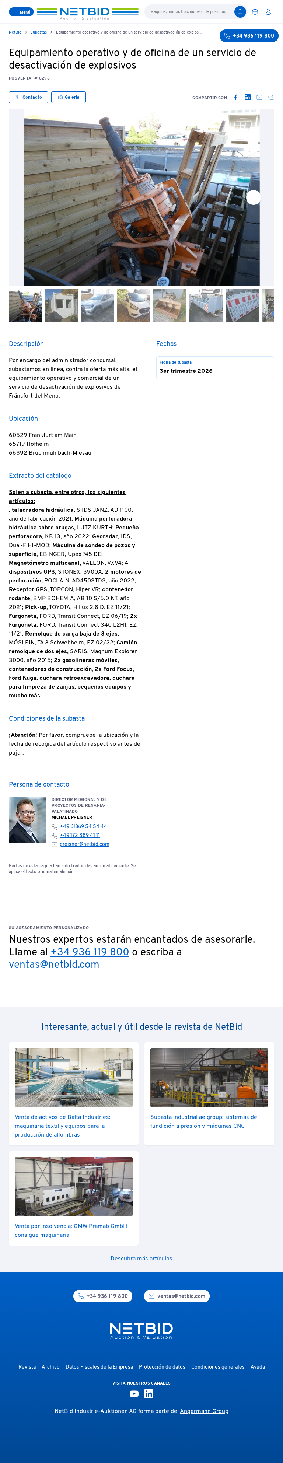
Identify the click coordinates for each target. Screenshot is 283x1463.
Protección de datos (162, 1367)
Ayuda (258, 1367)
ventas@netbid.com (54, 965)
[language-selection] (255, 11)
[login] (268, 11)
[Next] (253, 197)
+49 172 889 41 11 (80, 836)
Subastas (38, 32)
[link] (236, 97)
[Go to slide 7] (242, 305)
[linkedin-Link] (148, 1393)
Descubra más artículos (141, 1259)
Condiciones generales (218, 1367)
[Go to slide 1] (25, 305)
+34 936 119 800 (89, 952)
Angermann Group (204, 1411)
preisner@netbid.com (84, 844)
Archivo (51, 1367)
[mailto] (259, 97)
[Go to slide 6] (206, 305)
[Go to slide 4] (133, 305)
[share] (271, 97)
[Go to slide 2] (61, 305)
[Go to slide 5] (169, 305)
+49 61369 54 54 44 (83, 827)
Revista (27, 1367)
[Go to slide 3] (97, 305)
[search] (240, 12)
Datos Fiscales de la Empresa (99, 1367)
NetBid (15, 32)
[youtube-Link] (134, 1393)
